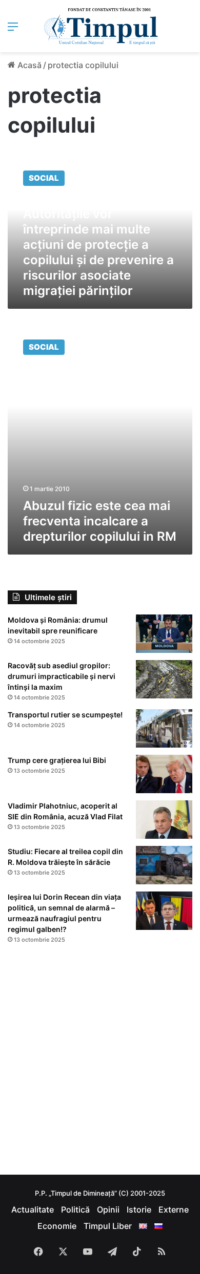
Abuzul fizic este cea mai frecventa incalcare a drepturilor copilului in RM (99, 521)
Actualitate (32, 1209)
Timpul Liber (108, 1226)
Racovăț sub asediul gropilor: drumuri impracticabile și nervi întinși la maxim (61, 676)
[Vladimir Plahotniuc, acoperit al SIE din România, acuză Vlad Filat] (164, 819)
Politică (75, 1209)
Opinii (108, 1209)
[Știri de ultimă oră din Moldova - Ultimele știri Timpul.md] (100, 26)
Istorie (139, 1209)
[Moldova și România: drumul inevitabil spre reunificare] (164, 633)
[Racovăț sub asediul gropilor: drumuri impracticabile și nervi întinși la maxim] (164, 679)
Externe (173, 1209)
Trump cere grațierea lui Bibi (57, 760)
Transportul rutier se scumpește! (65, 714)
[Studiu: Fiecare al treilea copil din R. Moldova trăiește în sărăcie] (164, 865)
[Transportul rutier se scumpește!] (164, 728)
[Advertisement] (100, 1059)
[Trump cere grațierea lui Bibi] (164, 774)
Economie (56, 1226)
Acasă (28, 65)
